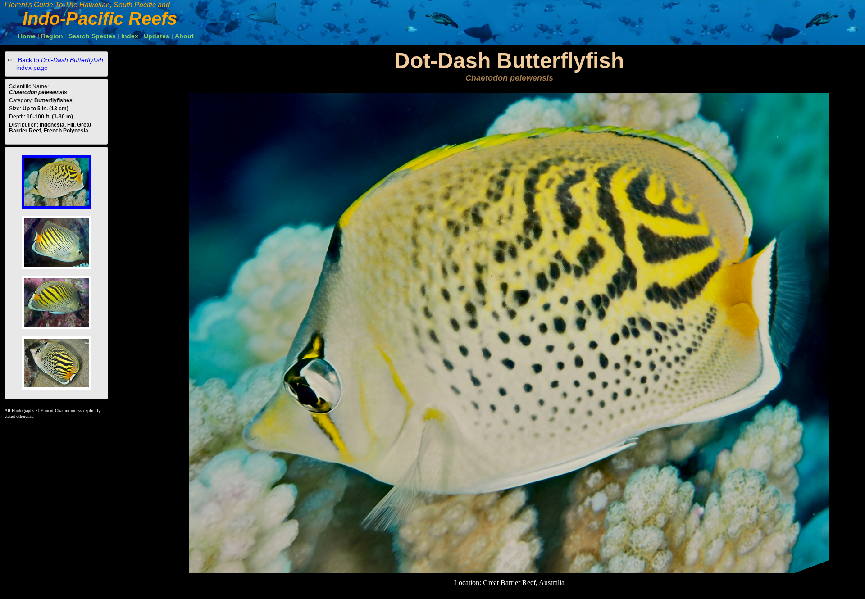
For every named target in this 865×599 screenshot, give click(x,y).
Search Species (92, 36)
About (184, 36)
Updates (156, 36)
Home (27, 36)
